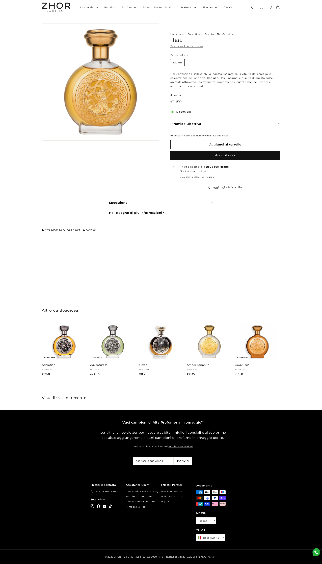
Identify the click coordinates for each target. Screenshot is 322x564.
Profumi (127, 7)
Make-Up (187, 7)
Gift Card (229, 7)
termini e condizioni (181, 446)
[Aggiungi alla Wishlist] (85, 328)
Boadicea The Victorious (219, 34)
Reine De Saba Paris (174, 496)
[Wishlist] (270, 7)
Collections (195, 34)
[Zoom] (100, 81)
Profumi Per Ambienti (157, 7)
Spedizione (198, 135)
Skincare (208, 7)
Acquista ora (225, 155)
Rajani (165, 501)
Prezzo (175, 95)
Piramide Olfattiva (185, 124)
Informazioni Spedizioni (141, 501)
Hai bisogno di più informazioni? (136, 213)
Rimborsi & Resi (136, 506)
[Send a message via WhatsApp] (316, 552)
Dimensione (179, 55)
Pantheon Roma (171, 491)
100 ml (177, 62)
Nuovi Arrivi (87, 7)
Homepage (177, 34)
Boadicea (68, 310)
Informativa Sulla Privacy (142, 491)
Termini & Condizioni (139, 496)
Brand (108, 7)
